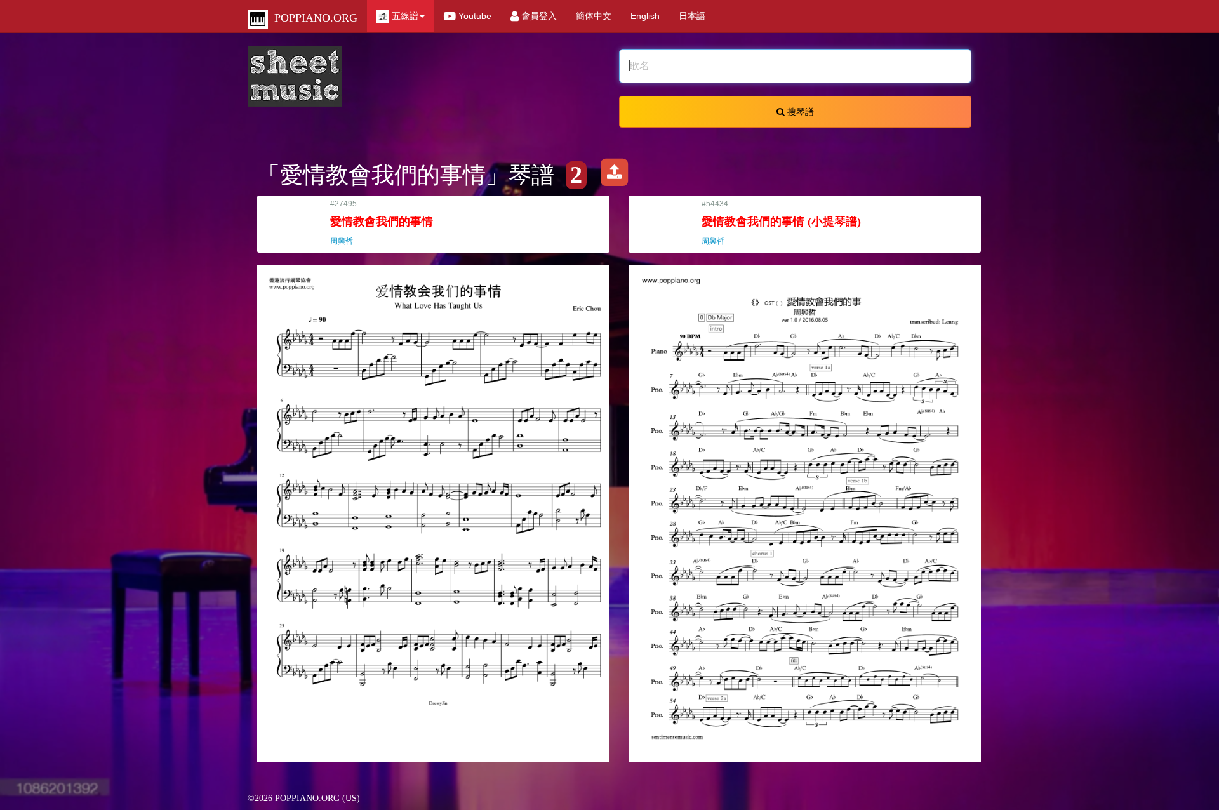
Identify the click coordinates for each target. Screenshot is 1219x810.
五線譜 (403, 16)
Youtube (473, 16)
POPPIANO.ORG (312, 17)
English (645, 16)
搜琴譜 (799, 112)
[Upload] (614, 175)
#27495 (381, 222)
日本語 (692, 16)
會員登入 (538, 16)
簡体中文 (593, 16)
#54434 (781, 222)
